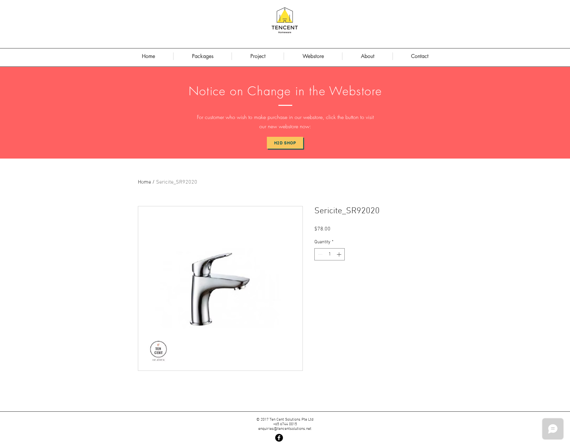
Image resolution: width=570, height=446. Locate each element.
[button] (367, 56)
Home (144, 182)
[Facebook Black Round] (279, 438)
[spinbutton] (329, 254)
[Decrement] (319, 254)
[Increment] (339, 254)
